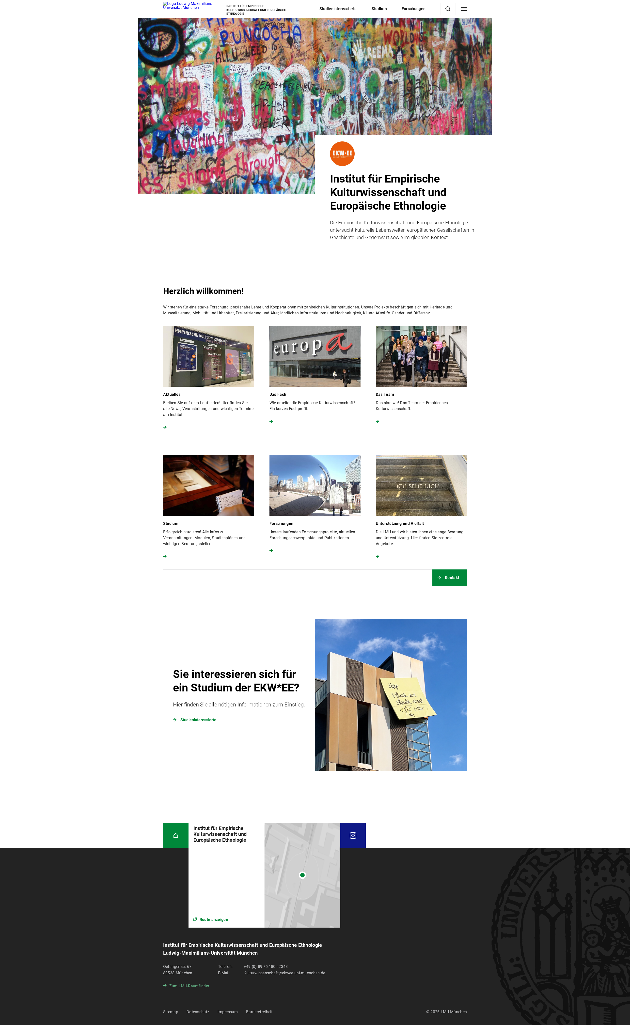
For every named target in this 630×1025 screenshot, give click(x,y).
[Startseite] (176, 835)
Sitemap (170, 1012)
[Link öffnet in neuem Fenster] (264, 875)
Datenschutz (198, 1012)
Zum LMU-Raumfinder (189, 986)
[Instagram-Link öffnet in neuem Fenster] (353, 835)
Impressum (228, 1012)
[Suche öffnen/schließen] (448, 9)
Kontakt (452, 577)
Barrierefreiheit (259, 1012)
